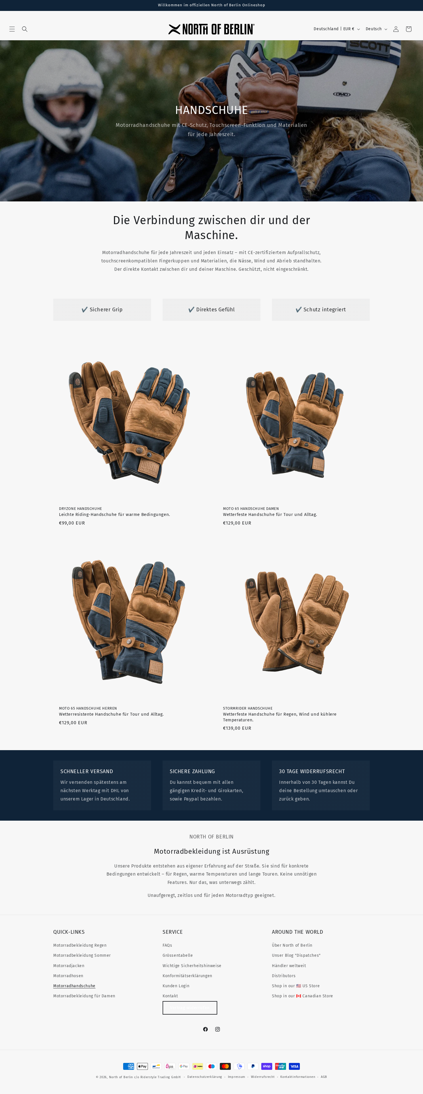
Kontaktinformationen (297, 1077)
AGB (324, 1077)
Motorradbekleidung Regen (79, 945)
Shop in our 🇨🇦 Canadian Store (302, 996)
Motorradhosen (68, 975)
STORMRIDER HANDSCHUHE (280, 714)
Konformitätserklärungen (187, 975)
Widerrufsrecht (263, 1077)
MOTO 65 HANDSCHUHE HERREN (111, 711)
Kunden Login (176, 986)
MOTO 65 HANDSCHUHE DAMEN (270, 511)
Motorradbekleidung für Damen (84, 996)
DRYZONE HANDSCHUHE (114, 511)
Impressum (236, 1077)
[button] (12, 29)
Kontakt (170, 996)
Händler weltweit (289, 965)
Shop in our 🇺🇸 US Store (296, 986)
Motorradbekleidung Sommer (82, 955)
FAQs (167, 945)
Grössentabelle (178, 955)
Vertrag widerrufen (190, 1007)
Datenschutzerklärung (204, 1077)
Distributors (284, 975)
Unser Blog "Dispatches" (296, 955)
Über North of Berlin (292, 945)
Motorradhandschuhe (74, 986)
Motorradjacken (68, 965)
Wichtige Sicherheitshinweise (192, 965)
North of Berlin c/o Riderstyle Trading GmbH (145, 1077)
